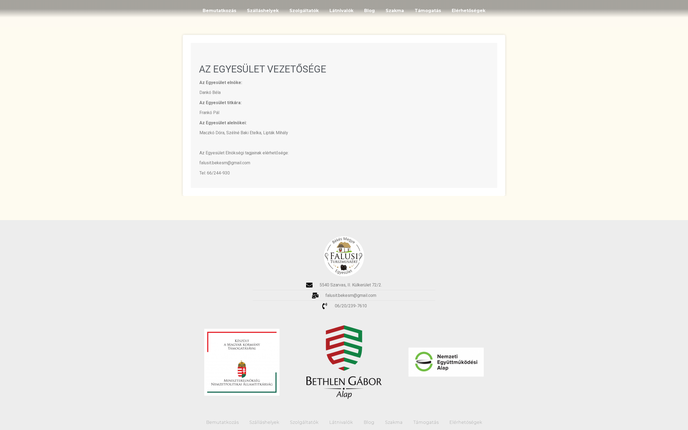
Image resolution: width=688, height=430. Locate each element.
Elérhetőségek (468, 10)
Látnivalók (341, 10)
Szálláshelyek (263, 10)
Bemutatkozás (219, 10)
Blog (369, 10)
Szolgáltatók (304, 10)
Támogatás (428, 10)
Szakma (395, 10)
